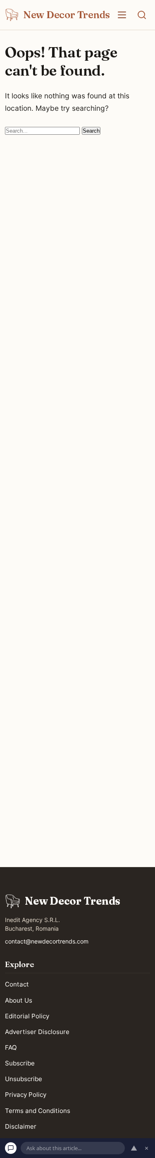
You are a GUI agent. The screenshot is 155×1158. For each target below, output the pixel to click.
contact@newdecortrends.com (46, 941)
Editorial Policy (27, 1016)
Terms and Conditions (37, 1111)
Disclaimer (20, 1126)
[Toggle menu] (122, 15)
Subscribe (20, 1063)
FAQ (11, 1047)
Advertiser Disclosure (37, 1032)
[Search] (142, 15)
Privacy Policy (25, 1095)
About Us (18, 1000)
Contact (17, 985)
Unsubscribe (23, 1079)
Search (91, 131)
